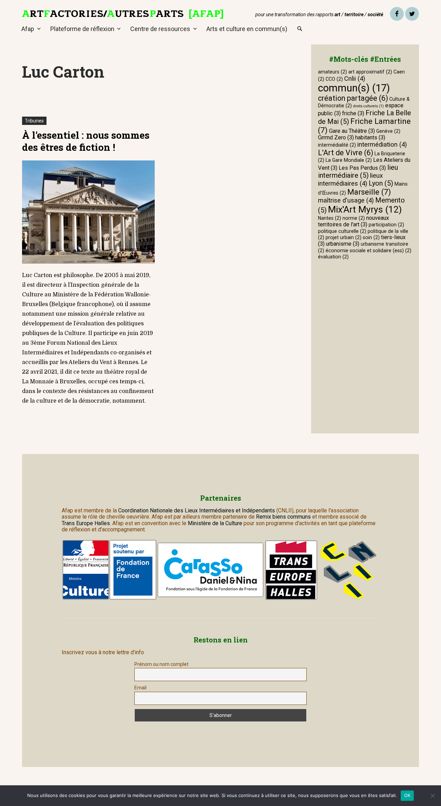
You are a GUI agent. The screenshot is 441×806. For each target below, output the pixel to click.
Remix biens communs (283, 516)
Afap (27, 28)
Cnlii (354, 78)
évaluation (333, 256)
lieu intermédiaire (358, 171)
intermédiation (382, 144)
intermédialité (337, 145)
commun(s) (354, 88)
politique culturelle (342, 231)
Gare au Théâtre (352, 131)
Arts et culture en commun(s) (246, 28)
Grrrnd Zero (336, 137)
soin (371, 237)
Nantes (329, 218)
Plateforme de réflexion (82, 28)
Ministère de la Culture (215, 523)
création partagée (353, 98)
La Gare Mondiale (349, 160)
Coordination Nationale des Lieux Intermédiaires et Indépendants (197, 510)
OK (407, 795)
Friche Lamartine (364, 126)
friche (353, 113)
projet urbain (343, 237)
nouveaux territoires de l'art (353, 221)
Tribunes (34, 121)
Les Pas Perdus (362, 168)
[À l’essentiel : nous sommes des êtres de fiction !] (88, 212)
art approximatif (370, 72)
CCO (334, 79)
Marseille (369, 191)
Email (140, 687)
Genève (388, 131)
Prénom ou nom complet (161, 664)
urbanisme (342, 243)
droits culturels (368, 106)
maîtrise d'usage (346, 200)
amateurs (332, 72)
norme (353, 218)
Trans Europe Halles (86, 523)
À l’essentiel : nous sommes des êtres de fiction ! (86, 141)
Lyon (381, 183)
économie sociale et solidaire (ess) (368, 250)
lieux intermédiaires (350, 179)
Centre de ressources (160, 28)
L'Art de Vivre (345, 152)
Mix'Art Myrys (365, 209)
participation (386, 224)
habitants (370, 137)
